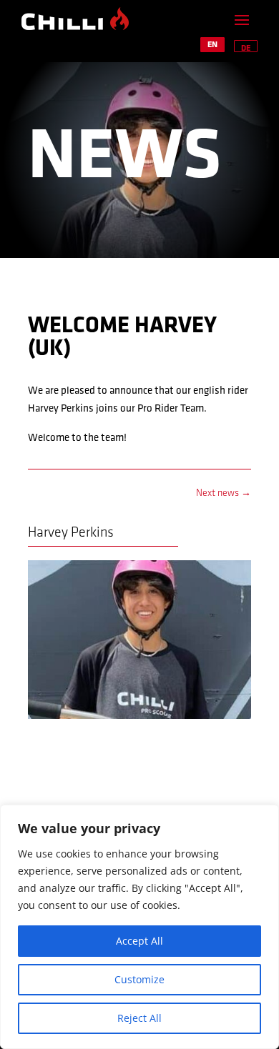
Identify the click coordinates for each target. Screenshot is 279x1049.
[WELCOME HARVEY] (139, 719)
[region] (139, 927)
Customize (139, 979)
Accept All (139, 941)
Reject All (139, 1018)
